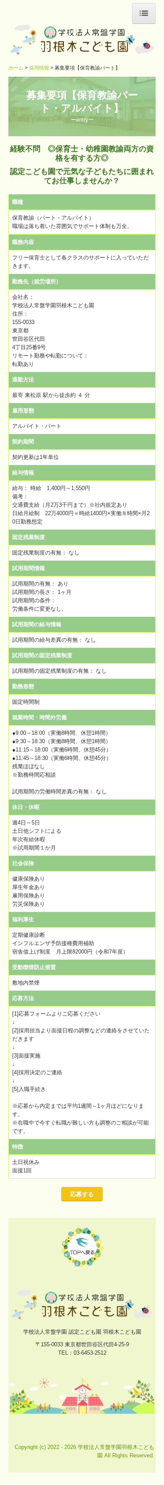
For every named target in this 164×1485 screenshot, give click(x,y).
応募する (82, 1194)
